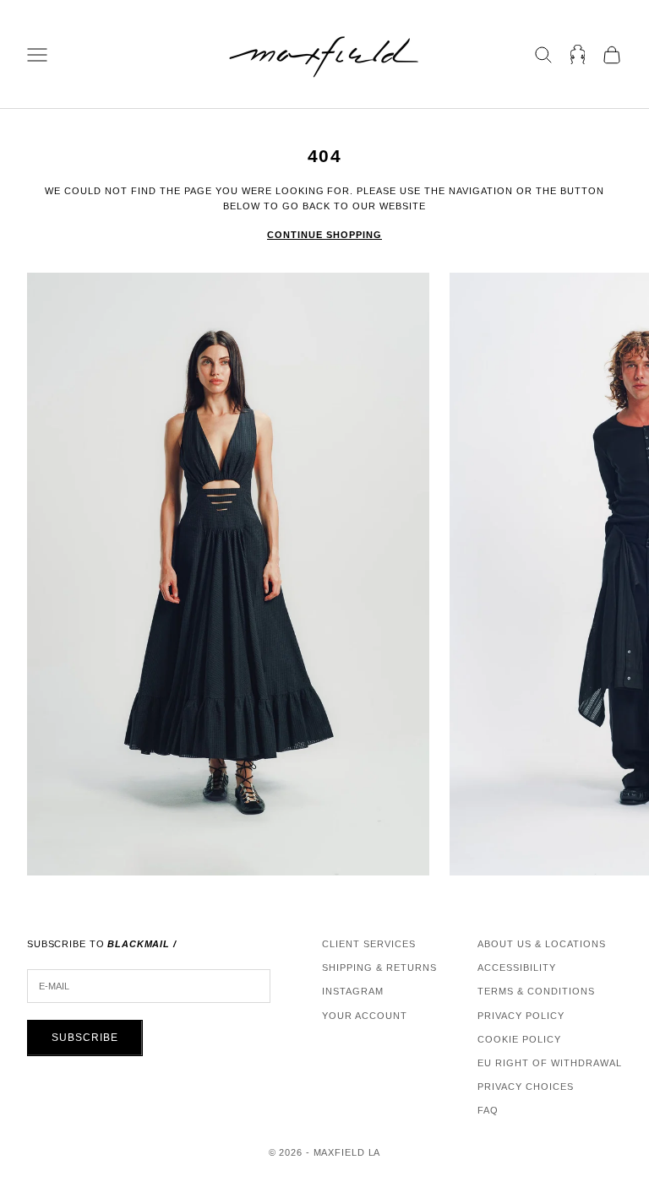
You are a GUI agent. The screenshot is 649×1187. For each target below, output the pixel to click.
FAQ (488, 1110)
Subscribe (85, 1037)
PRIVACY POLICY (520, 1016)
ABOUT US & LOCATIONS (541, 944)
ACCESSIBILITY (516, 967)
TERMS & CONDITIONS (536, 991)
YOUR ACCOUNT (364, 1016)
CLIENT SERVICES (369, 944)
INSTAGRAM (353, 991)
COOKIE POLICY (519, 1039)
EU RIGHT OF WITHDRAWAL (549, 1063)
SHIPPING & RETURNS (379, 967)
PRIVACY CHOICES (525, 1086)
